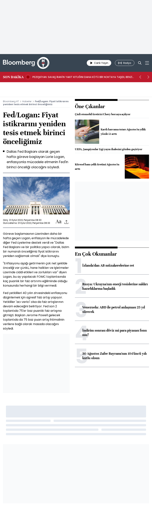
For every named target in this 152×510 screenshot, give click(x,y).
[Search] (139, 63)
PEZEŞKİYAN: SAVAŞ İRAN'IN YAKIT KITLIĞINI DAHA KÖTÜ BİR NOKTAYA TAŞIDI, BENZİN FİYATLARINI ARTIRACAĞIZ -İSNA (83, 77)
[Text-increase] (59, 222)
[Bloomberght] (26, 63)
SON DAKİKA (13, 77)
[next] (148, 77)
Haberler (27, 101)
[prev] (140, 77)
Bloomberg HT (11, 101)
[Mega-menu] (147, 63)
